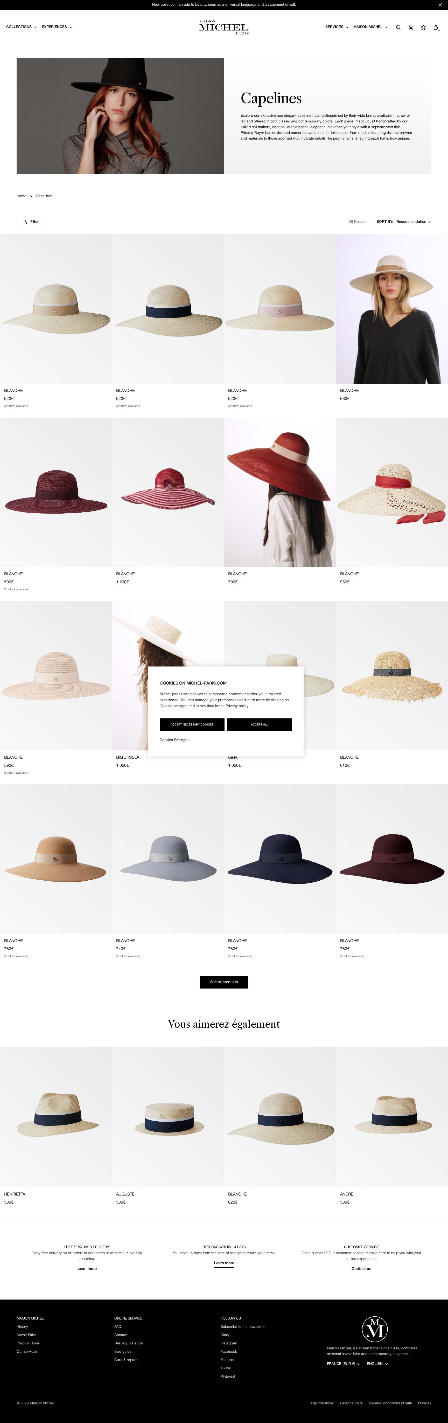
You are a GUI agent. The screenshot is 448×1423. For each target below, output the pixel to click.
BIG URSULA (127, 757)
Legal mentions (321, 1403)
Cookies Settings (173, 740)
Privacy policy (237, 706)
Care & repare (126, 1360)
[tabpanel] (224, 1126)
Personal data (351, 1403)
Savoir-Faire (26, 1335)
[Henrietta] (56, 1117)
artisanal (302, 127)
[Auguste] (168, 1117)
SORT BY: (385, 222)
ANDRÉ (346, 1194)
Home (21, 196)
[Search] (398, 27)
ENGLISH (375, 1364)
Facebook (229, 1351)
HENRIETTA (14, 1194)
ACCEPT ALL (259, 724)
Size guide (122, 1351)
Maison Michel (42, 1403)
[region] (226, 712)
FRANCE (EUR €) (341, 1364)
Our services (27, 1351)
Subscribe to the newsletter (243, 1327)
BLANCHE (13, 391)
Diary (225, 1335)
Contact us (361, 1269)
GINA (232, 757)
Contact (120, 1335)
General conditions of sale (390, 1403)
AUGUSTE (125, 1194)
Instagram (229, 1343)
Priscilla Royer (28, 1343)
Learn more (86, 1269)
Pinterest (228, 1376)
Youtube (227, 1360)
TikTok (226, 1368)
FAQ (117, 1327)
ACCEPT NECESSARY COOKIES (192, 724)
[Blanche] (56, 309)
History (22, 1327)
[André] (392, 1117)
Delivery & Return (128, 1343)
